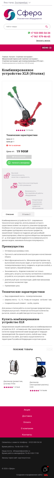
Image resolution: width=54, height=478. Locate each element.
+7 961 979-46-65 (40, 36)
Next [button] (51, 349)
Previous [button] (48, 349)
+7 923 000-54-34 (40, 32)
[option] (14, 376)
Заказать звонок (43, 41)
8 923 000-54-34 (35, 442)
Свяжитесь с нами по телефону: (15, 442)
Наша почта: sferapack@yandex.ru (16, 451)
